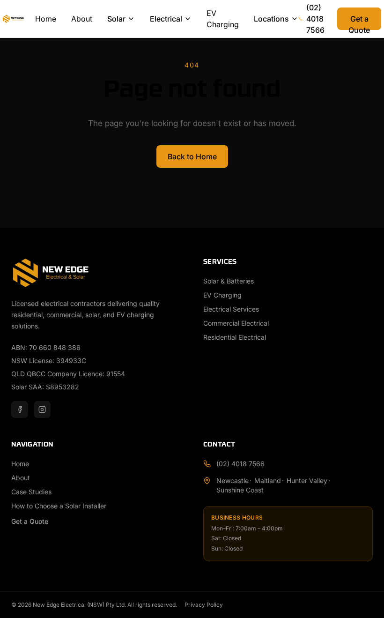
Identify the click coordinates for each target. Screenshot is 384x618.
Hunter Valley (307, 480)
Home (45, 18)
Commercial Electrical (236, 323)
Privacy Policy (204, 604)
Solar (116, 18)
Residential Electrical (234, 337)
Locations (271, 18)
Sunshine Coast (240, 490)
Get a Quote (359, 22)
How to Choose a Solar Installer (58, 506)
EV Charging (223, 18)
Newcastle (232, 480)
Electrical (166, 18)
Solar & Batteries (228, 281)
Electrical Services (231, 309)
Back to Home (192, 156)
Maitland (267, 480)
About (81, 18)
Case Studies (31, 492)
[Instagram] (42, 409)
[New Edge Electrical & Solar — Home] (19, 18)
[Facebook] (19, 409)
